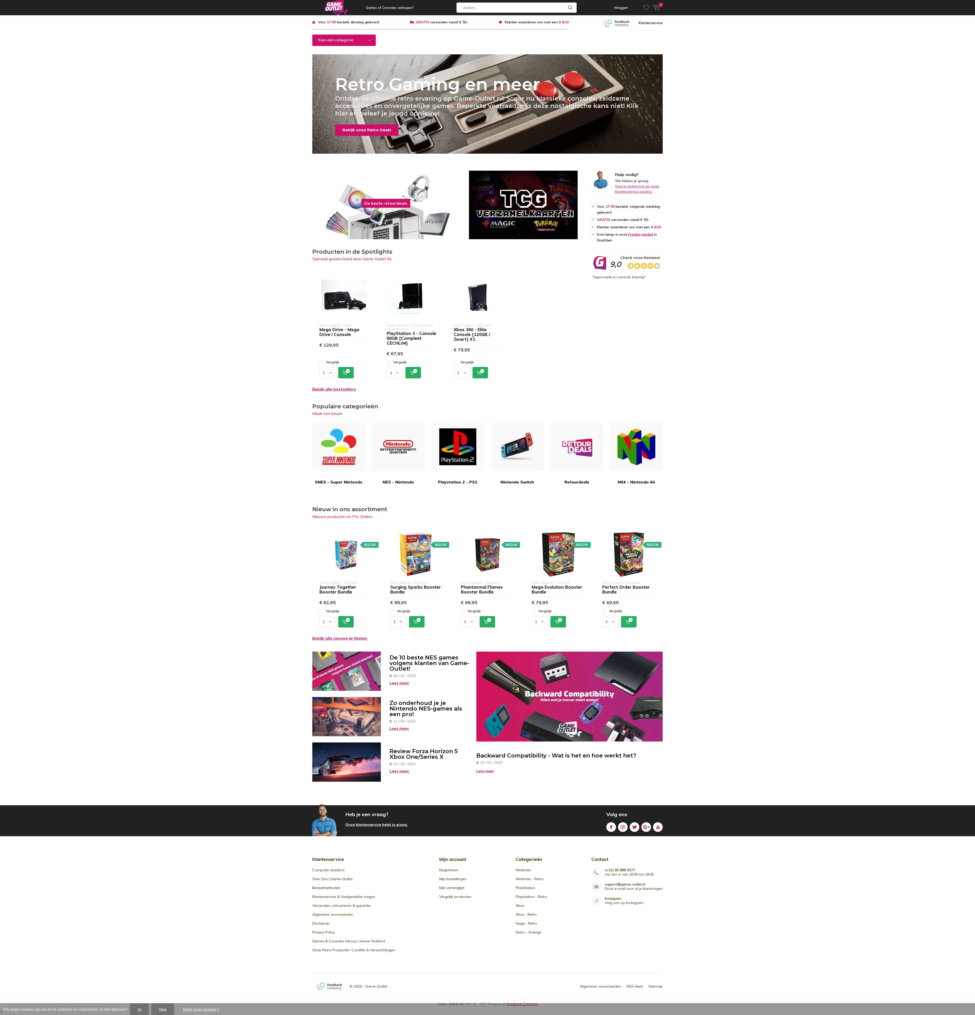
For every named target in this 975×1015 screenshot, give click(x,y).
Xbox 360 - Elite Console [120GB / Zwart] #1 (472, 334)
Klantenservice (651, 23)
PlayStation (525, 887)
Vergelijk (332, 362)
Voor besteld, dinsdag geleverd (348, 22)
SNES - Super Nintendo (338, 482)
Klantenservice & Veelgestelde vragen (343, 896)
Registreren (448, 870)
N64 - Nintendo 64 (636, 482)
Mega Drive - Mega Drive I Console (339, 332)
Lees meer (399, 683)
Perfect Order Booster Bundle (626, 589)
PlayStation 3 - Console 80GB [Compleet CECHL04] (411, 338)
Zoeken (570, 8)
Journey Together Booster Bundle (337, 589)
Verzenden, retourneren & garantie (341, 905)
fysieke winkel (640, 234)
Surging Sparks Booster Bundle (415, 589)
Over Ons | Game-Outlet (332, 879)
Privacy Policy (323, 932)
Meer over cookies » (201, 1009)
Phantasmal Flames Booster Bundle (482, 589)
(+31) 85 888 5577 (620, 870)
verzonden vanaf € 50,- (442, 22)
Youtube (658, 827)
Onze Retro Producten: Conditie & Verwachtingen (353, 950)
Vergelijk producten (455, 896)
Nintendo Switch (517, 482)
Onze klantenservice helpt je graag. (376, 824)
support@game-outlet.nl (625, 884)
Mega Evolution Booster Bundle (557, 589)
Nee (163, 1009)
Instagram (623, 827)
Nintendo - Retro (530, 879)
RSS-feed (635, 986)
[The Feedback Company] (616, 22)
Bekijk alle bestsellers (334, 389)
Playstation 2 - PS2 (457, 482)
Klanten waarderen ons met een (537, 22)
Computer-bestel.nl (328, 870)
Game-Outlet (376, 986)
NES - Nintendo (398, 482)
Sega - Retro (526, 923)
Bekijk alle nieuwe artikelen (339, 638)
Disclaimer (321, 923)
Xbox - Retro (526, 914)
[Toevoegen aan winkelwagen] (346, 372)
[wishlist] (646, 7)
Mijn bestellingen (452, 879)
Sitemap (655, 986)
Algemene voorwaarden (332, 914)
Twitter (634, 827)
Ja (139, 1009)
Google (646, 827)
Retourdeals (576, 482)
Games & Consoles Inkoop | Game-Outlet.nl (348, 941)
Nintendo (523, 870)
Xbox (520, 905)
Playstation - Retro (531, 896)
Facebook (611, 827)
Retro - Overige (528, 932)
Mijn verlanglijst (451, 887)
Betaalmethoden (326, 887)
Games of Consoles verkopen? (390, 8)
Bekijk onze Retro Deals (367, 129)
